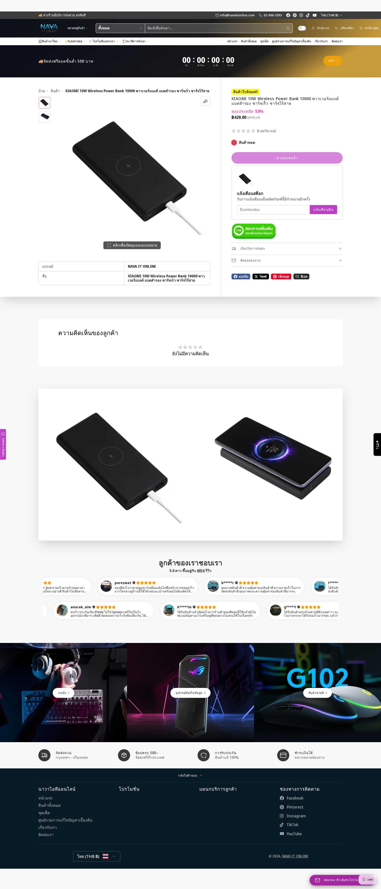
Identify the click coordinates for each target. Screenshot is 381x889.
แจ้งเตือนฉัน (323, 209)
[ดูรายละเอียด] (254, 231)
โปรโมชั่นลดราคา (104, 41)
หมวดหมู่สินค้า (76, 28)
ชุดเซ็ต (264, 41)
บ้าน (41, 91)
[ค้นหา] (288, 28)
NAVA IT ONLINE (295, 856)
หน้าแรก (232, 41)
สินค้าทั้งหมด (249, 41)
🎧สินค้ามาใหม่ (47, 41)
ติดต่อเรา (337, 41)
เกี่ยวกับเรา (321, 41)
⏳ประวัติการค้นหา (134, 41)
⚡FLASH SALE (73, 41)
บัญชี (320, 28)
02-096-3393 (273, 15)
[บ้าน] (49, 28)
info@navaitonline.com (237, 15)
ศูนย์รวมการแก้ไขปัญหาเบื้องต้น (291, 41)
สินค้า (55, 91)
